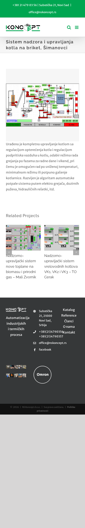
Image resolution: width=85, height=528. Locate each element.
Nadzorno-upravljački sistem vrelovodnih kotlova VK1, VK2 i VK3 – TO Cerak (61, 266)
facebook (45, 349)
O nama (69, 327)
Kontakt (69, 332)
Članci (69, 321)
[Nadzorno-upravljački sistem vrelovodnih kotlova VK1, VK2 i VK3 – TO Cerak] (61, 237)
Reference (68, 315)
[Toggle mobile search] (69, 27)
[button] (9, 252)
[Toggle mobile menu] (77, 27)
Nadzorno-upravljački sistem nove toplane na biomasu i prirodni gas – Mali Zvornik (21, 266)
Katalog (69, 310)
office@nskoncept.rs (42, 12)
